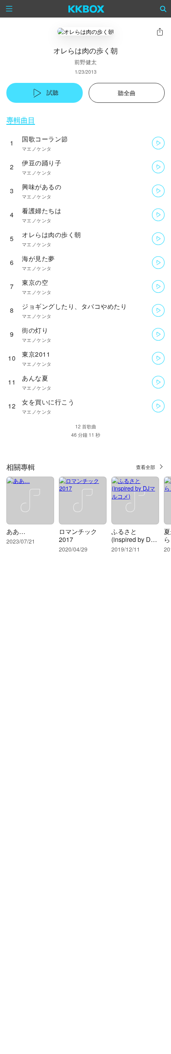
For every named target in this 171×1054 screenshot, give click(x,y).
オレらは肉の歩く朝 (51, 234)
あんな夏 (35, 378)
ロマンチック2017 (78, 535)
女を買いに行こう (48, 401)
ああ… (15, 531)
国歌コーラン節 (45, 138)
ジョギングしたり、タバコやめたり (74, 306)
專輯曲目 (20, 120)
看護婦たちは (41, 210)
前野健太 (85, 62)
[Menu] (9, 9)
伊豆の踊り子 (41, 162)
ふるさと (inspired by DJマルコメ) (132, 539)
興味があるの (41, 186)
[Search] (163, 9)
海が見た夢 (38, 258)
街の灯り (35, 330)
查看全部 (145, 466)
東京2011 (36, 354)
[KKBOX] (86, 9)
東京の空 (35, 282)
